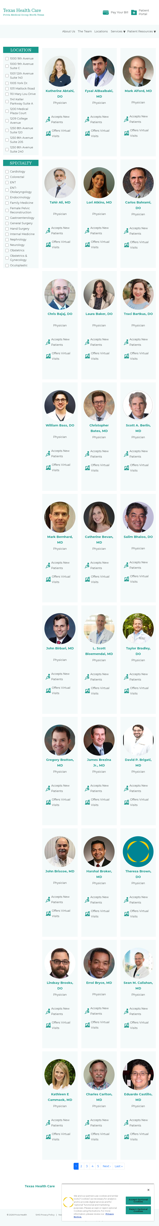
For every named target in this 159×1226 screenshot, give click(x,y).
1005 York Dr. (19, 83)
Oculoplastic (18, 265)
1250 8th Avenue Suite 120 (21, 130)
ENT (13, 182)
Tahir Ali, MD (60, 202)
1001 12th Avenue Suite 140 (22, 75)
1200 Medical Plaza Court (19, 111)
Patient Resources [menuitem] (140, 31)
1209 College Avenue (19, 120)
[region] (108, 1202)
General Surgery (21, 223)
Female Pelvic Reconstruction (20, 210)
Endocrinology (20, 197)
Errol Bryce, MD (99, 983)
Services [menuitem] (116, 31)
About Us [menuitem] (68, 31)
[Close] (148, 1190)
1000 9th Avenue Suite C (22, 66)
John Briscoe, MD (59, 871)
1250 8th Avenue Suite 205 (21, 140)
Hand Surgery (19, 228)
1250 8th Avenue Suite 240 (21, 149)
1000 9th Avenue (22, 58)
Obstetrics (17, 250)
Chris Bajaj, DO (60, 314)
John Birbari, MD (60, 648)
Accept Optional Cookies (138, 1200)
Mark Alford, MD (138, 91)
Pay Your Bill (119, 12)
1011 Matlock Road (22, 88)
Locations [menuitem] (101, 31)
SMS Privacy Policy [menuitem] (45, 1214)
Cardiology (17, 171)
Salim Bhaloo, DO (138, 537)
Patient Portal (144, 12)
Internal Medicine (22, 234)
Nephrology (18, 239)
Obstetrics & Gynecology (18, 258)
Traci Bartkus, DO (138, 314)
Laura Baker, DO (99, 314)
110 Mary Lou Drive (23, 94)
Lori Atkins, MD (99, 202)
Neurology (17, 245)
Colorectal (17, 177)
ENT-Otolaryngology (21, 190)
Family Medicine (21, 203)
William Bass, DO (60, 425)
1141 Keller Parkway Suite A (21, 101)
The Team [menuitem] (85, 31)
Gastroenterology (22, 218)
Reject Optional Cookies (138, 1210)
